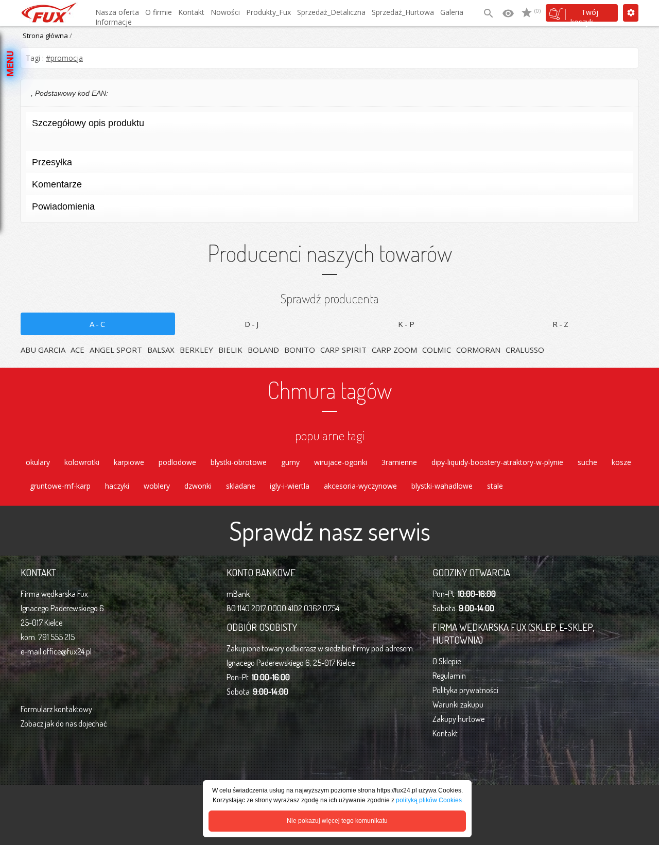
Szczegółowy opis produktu (88, 123)
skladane (240, 486)
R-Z (561, 324)
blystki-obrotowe (239, 462)
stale (495, 486)
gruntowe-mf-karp (60, 486)
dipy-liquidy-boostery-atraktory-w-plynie (497, 462)
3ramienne (399, 462)
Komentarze (57, 184)
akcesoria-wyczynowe (360, 486)
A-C (98, 324)
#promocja (64, 58)
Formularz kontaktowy (56, 709)
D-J (252, 324)
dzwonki (198, 486)
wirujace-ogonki (340, 462)
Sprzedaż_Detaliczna (331, 12)
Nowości (225, 12)
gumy (290, 462)
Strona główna (45, 35)
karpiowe (129, 462)
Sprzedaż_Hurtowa (403, 12)
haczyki (117, 486)
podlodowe (177, 462)
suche (587, 462)
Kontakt (191, 12)
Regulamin (449, 675)
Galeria (451, 12)
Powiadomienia (63, 206)
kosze (621, 462)
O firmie (158, 12)
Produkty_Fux (268, 12)
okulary (38, 462)
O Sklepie (446, 661)
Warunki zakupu (457, 704)
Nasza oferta (117, 12)
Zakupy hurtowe (458, 719)
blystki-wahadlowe (442, 486)
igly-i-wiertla (289, 486)
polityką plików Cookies (429, 800)
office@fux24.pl (67, 651)
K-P (407, 324)
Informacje (113, 22)
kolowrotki (81, 462)
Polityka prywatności (465, 690)
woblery (157, 486)
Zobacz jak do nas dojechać (64, 723)
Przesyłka (52, 162)
